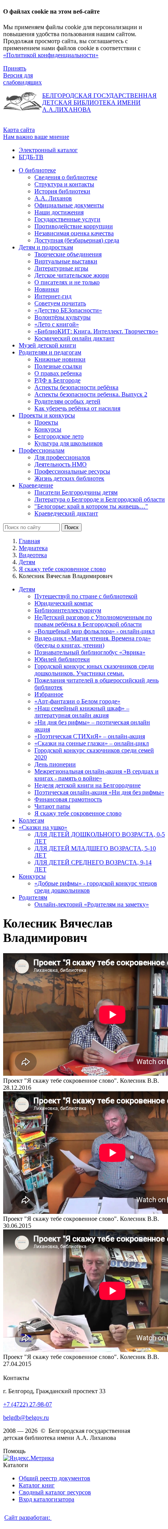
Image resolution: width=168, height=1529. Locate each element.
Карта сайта (19, 129)
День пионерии (55, 764)
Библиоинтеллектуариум (67, 610)
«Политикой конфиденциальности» (50, 55)
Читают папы (52, 806)
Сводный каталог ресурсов (55, 1492)
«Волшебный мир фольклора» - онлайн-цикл (94, 631)
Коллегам (31, 820)
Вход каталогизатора (46, 1499)
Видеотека (33, 555)
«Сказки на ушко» (43, 827)
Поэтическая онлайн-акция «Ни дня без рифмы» (99, 792)
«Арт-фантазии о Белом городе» (77, 701)
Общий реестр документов (54, 1478)
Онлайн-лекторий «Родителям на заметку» (91, 904)
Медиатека (33, 548)
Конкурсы (32, 876)
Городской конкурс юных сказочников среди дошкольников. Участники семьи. (94, 670)
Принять (14, 68)
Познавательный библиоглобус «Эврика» (89, 652)
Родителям (33, 897)
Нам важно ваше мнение (36, 136)
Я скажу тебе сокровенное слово (62, 569)
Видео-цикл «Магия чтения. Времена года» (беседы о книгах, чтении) (92, 642)
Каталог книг (37, 1485)
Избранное (48, 694)
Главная (29, 541)
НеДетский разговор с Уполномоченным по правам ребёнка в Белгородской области (93, 621)
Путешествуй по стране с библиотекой (86, 596)
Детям (27, 562)
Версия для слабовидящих (22, 79)
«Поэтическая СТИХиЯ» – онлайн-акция (89, 736)
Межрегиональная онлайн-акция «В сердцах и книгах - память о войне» (96, 775)
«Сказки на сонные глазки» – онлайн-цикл (91, 743)
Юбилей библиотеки (62, 659)
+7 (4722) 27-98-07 (27, 1404)
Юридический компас (63, 603)
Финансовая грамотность (68, 799)
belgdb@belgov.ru (26, 1417)
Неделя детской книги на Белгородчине (87, 785)
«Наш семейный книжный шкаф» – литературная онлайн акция (81, 712)
